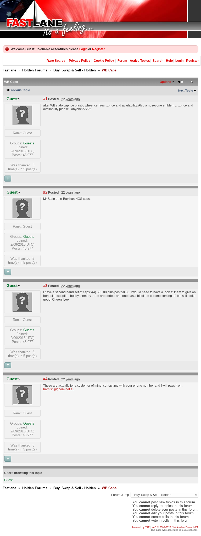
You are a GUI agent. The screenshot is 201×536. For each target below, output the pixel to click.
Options (165, 82)
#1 (45, 99)
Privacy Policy (79, 61)
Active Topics (140, 61)
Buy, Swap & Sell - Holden (74, 70)
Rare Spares (56, 61)
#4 (45, 379)
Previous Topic (19, 90)
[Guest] (22, 124)
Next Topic (185, 90)
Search (158, 61)
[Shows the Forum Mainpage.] (100, 19)
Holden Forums (34, 70)
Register (98, 49)
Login (83, 49)
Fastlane (9, 70)
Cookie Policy (104, 61)
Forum (122, 61)
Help (169, 61)
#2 (45, 192)
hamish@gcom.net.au (58, 389)
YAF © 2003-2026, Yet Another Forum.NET (175, 527)
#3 (45, 286)
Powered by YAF (141, 527)
